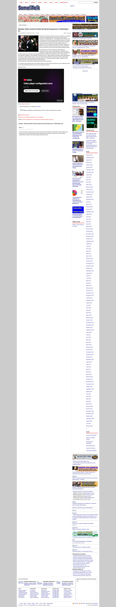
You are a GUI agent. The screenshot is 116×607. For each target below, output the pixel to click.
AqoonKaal (95, 605)
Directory (59, 14)
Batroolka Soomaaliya (45, 593)
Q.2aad (85, 473)
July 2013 (88, 305)
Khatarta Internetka (45, 597)
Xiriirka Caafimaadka (34, 597)
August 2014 (89, 273)
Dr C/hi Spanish (67, 591)
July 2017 (88, 201)
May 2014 (88, 280)
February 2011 (89, 376)
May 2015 (88, 251)
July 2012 (88, 334)
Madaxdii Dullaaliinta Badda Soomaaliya (82, 557)
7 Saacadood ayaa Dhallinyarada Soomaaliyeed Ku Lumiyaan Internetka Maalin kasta (77, 200)
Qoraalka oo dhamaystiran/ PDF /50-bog (82, 67)
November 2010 (90, 384)
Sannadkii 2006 (55, 593)
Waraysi (77, 14)
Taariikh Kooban (44, 592)
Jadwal (83, 14)
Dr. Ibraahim (32, 590)
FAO (89, 499)
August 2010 (89, 391)
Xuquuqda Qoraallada (91, 450)
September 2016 (90, 211)
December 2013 (90, 293)
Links (51, 2)
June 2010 (88, 396)
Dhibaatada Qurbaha (45, 591)
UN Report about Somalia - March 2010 (82, 575)
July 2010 (88, 394)
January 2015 (89, 261)
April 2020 (88, 182)
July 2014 (88, 275)
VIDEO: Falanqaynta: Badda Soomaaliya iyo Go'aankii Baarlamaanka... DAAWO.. (84, 478)
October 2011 (89, 357)
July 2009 (88, 423)
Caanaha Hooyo (33, 596)
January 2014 (89, 290)
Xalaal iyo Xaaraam (90, 448)
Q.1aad (80, 473)
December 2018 (90, 192)
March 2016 (89, 226)
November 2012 (90, 325)
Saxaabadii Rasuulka (23, 592)
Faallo (47, 14)
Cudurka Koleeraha (34, 592)
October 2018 (89, 194)
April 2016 (88, 224)
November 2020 (90, 172)
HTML (56, 2)
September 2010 (90, 389)
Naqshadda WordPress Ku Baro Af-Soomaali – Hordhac (78, 151)
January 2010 (89, 408)
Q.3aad (89, 473)
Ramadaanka (21, 596)
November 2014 (90, 266)
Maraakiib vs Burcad (68, 596)
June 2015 (88, 248)
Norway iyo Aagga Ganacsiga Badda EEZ (82, 558)
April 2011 (88, 371)
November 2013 (90, 295)
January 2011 (89, 379)
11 (87, 66)
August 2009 (89, 421)
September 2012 (90, 330)
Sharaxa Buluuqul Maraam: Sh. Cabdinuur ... (82, 29)
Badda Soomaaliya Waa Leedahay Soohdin (83, 560)
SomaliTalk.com (33, 605)
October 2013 (89, 298)
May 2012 (88, 339)
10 (85, 66)
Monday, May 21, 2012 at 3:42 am (26, 129)
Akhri (93, 493)
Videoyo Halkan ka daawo (79, 567)
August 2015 (89, 243)
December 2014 (90, 263)
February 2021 (89, 165)
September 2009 (90, 418)
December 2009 (90, 411)
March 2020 (89, 184)
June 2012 (88, 337)
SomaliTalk (95, 603)
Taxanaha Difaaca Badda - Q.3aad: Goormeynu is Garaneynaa (83, 473)
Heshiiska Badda (44, 595)
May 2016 (88, 221)
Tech (72, 14)
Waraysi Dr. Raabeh (68, 590)
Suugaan (53, 14)
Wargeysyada (63, 2)
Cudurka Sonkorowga (34, 593)
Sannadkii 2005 (55, 595)
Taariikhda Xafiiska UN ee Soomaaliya (82, 555)
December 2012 (90, 322)
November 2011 (90, 354)
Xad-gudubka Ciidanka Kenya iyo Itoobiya (82, 38)
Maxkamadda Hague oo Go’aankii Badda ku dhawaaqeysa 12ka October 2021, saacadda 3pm (78, 135)
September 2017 (90, 199)
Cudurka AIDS (33, 591)
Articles (37, 14)
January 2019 (89, 189)
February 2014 (89, 288)
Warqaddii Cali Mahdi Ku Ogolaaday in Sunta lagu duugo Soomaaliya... (67, 583)
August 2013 (89, 302)
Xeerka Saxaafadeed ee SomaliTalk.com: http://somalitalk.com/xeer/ (37, 119)
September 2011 (90, 359)
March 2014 (89, 285)
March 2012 (89, 344)
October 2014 (89, 268)
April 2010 (88, 401)
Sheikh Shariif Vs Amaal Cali (79, 564)
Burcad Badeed (67, 595)
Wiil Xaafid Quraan (90, 445)
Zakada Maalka (22, 595)
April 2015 (88, 253)
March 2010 (89, 403)
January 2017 (89, 209)
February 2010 (89, 406)
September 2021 (90, 157)
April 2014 (88, 283)
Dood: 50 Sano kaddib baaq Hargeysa (82, 574)
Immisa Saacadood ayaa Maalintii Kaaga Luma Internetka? (77, 216)
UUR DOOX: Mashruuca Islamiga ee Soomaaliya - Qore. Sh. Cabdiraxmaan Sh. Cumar (84, 46)
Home (21, 2)
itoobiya (39, 106)
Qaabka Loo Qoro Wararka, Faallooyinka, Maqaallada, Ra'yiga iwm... (30, 583)
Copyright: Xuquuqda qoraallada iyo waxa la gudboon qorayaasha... (49, 583)
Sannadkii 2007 (55, 592)
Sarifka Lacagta (44, 596)
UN (87, 499)
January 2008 (89, 426)
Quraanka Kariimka (22, 590)
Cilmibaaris (66, 14)
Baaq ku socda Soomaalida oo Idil (81, 461)
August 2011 (89, 362)
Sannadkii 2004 (55, 596)
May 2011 (88, 369)
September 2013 (90, 300)
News (20, 14)
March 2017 (89, 204)
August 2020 (89, 174)
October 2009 (89, 416)
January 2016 (89, 231)
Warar (25, 14)
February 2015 (89, 258)
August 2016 (89, 214)
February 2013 (89, 317)
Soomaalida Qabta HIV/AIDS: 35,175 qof (82, 572)
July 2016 (88, 216)
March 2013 (89, 315)
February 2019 (89, 187)
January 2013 (89, 320)
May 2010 (88, 399)
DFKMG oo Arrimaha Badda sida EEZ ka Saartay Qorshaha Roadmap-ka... (83, 488)
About (26, 2)
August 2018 (89, 197)
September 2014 (90, 270)
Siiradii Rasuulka (22, 591)
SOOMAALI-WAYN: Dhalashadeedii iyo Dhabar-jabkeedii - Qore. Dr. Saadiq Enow (83, 56)
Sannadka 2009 (55, 590)
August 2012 (89, 332)
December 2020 (90, 169)
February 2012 (89, 347)
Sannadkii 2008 (55, 591)
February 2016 (89, 229)
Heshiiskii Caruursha (68, 593)
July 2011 (88, 364)
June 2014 (88, 278)
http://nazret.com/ (26, 104)
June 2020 (88, 177)
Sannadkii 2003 (55, 597)
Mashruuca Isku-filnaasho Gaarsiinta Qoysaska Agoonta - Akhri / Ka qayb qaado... (83, 103)
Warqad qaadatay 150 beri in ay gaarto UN (83, 561)
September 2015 (90, 241)
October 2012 (89, 327)
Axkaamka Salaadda (23, 593)
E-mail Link (64, 110)
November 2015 (90, 236)
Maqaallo (31, 14)
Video (45, 2)
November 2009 (90, 413)
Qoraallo (76, 603)
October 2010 (89, 386)
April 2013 (88, 312)
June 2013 (88, 307)
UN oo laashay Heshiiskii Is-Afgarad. (81, 563)
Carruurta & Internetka (91, 435)
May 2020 (88, 179)
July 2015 (88, 246)
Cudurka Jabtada (33, 595)
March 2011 (89, 374)
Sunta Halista (44, 590)
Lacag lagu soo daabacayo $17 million (82, 570)
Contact (33, 2)
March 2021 (89, 162)
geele (20, 127)
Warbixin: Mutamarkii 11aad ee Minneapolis (82, 507)
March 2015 (89, 256)
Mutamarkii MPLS (67, 597)
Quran (40, 2)
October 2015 (89, 238)
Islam (42, 14)
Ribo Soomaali (21, 597)
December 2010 (90, 381)
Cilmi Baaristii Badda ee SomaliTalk (81, 566)
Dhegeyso (88, 493)
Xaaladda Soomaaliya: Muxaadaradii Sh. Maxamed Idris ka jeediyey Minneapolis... (84, 504)
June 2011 (88, 366)
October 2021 (89, 155)
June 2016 (88, 219)
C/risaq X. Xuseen (67, 592)
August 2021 (89, 160)
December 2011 (90, 352)
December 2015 (90, 233)
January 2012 (89, 349)
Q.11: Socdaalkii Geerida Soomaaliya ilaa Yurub (83, 64)
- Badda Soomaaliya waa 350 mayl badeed (82, 491)
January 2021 (89, 167)
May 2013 (88, 310)
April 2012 (88, 342)
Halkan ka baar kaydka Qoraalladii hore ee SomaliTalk (30, 117)
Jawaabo (83, 603)
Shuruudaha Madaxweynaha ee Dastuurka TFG (83, 537)
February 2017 (89, 206)
